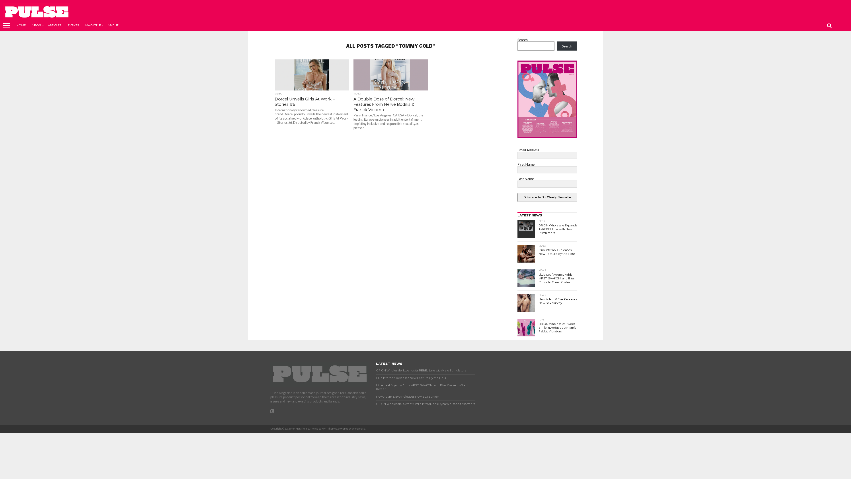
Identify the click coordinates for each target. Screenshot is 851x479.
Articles (55, 25)
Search (522, 39)
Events (73, 25)
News (36, 25)
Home (21, 25)
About (113, 25)
